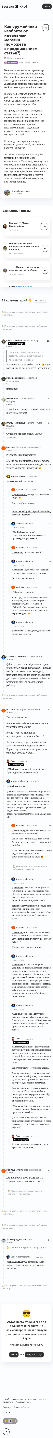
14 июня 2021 (12, 1242)
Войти (47, 6)
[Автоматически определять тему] (10, 1421)
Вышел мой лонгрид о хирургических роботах (24, 268)
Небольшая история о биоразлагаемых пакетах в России (24, 246)
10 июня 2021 (18, 527)
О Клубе (6, 1399)
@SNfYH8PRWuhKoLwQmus (25, 535)
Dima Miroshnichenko (20, 1257)
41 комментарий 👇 (17, 300)
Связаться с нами (23, 1402)
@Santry (11, 664)
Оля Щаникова (14, 340)
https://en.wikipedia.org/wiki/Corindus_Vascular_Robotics (31, 513)
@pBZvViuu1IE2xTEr (17, 1262)
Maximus (11, 447)
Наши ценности (19, 1399)
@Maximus (12, 481)
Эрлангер (16, 538)
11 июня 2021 (18, 626)
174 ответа (13, 230)
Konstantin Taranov (24, 523)
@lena (9, 732)
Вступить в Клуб (34, 1354)
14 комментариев (16, 274)
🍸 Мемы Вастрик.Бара (19, 224)
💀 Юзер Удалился (16, 1239)
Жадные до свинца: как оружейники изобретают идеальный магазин (25, 86)
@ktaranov (17, 552)
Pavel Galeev (13, 398)
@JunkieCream (19, 494)
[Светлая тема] (5, 1421)
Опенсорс (7, 1407)
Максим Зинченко (15, 378)
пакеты (40, 795)
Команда (32, 1399)
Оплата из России (21, 1407)
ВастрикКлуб (14, 6)
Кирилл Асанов (18, 476)
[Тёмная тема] (14, 1421)
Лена (13, 761)
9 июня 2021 (11, 347)
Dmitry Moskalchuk (16, 423)
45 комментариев (16, 253)
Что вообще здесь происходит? (26, 1344)
